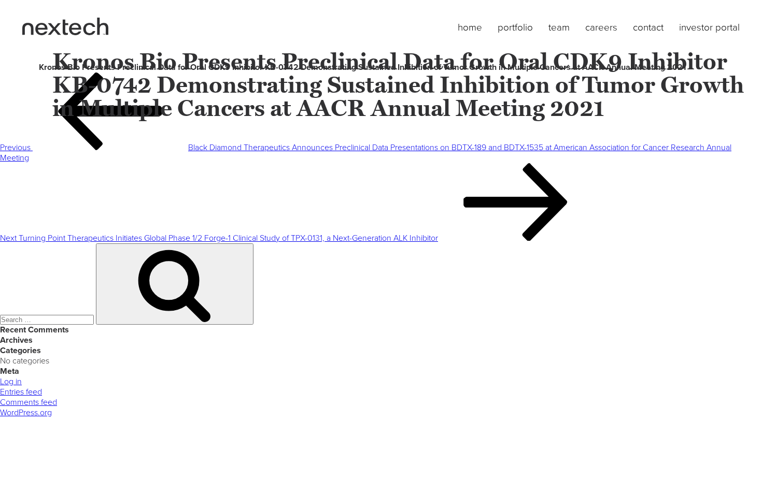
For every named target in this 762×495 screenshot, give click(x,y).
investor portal (709, 27)
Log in (11, 381)
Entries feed (21, 392)
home (470, 27)
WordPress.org (26, 412)
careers (601, 27)
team (559, 27)
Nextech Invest (65, 26)
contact (648, 27)
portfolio (515, 27)
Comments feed (28, 402)
